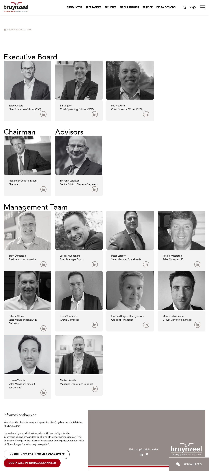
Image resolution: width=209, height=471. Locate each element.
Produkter (74, 7)
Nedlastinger (129, 7)
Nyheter (110, 7)
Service (148, 7)
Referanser (93, 7)
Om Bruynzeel (16, 29)
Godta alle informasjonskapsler (32, 463)
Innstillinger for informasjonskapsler (37, 454)
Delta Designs (165, 7)
